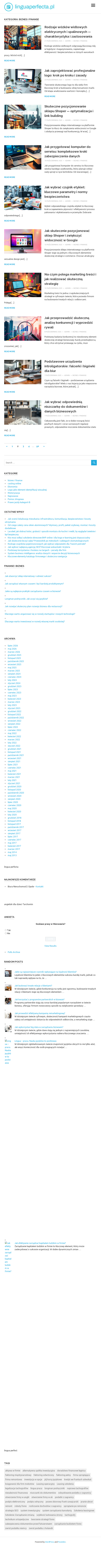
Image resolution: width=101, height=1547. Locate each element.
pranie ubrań (87, 1501)
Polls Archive (14, 952)
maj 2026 (12, 649)
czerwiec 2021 (14, 768)
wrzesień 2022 (14, 721)
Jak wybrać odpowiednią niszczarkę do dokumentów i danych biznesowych (66, 406)
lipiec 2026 (13, 645)
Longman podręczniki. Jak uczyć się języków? (26, 599)
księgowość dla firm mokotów (19, 1484)
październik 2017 (16, 827)
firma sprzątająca (81, 1475)
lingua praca (36, 1488)
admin (68, 41)
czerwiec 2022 (14, 730)
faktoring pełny (63, 1475)
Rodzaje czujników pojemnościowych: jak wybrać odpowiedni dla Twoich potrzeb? (47, 544)
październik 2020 (16, 793)
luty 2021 (12, 780)
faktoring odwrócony (44, 1475)
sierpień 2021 (14, 761)
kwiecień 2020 (14, 811)
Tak (9, 930)
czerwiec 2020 (14, 805)
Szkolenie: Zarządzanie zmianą (19, 1515)
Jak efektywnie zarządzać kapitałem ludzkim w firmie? (40, 1243)
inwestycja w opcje (33, 1479)
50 (37, 446)
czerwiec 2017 (14, 840)
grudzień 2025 (14, 655)
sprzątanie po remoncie (75, 1506)
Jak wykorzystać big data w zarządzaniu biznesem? (39, 1027)
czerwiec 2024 (14, 677)
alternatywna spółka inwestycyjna (39, 1470)
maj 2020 (12, 808)
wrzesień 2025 (14, 664)
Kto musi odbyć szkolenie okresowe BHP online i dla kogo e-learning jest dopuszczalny (49, 537)
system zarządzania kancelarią (57, 1510)
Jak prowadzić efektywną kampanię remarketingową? (40, 1013)
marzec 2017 (14, 849)
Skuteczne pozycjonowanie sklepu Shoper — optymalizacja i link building (68, 111)
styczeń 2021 (14, 783)
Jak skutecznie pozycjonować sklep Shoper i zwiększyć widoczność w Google (67, 235)
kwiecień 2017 (14, 846)
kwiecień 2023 (14, 699)
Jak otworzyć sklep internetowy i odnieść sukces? (28, 576)
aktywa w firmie (12, 1470)
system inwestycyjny (30, 1510)
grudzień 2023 (14, 686)
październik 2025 (16, 661)
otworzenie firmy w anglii (17, 1497)
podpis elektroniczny (15, 1501)
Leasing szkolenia (65, 1484)
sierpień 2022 (14, 724)
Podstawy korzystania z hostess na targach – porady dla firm (37, 550)
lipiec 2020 (13, 802)
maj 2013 (12, 855)
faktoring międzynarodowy (18, 1475)
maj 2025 (12, 667)
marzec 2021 (14, 777)
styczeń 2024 (14, 683)
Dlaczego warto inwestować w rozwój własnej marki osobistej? (35, 621)
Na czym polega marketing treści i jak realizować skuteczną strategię (70, 279)
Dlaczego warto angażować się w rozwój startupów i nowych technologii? (40, 614)
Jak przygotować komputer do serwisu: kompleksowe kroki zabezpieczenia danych (67, 151)
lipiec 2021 (13, 764)
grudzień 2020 (14, 786)
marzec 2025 (14, 670)
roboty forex (21, 1506)
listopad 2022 (14, 714)
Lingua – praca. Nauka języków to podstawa (35, 1041)
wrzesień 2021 (14, 758)
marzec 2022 (14, 739)
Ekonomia (12, 486)
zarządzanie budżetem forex (67, 1524)
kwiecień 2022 (14, 736)
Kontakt (39, 886)
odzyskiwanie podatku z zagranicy (74, 1493)
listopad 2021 (14, 752)
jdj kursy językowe (53, 1479)
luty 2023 (12, 705)
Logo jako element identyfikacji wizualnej (27, 490)
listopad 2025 (14, 658)
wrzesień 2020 (14, 796)
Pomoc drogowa (16, 499)
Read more (9, 61)
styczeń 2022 (14, 746)
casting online (14, 483)
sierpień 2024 (14, 674)
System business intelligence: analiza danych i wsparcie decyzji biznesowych (44, 553)
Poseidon (62, 1542)
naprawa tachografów (77, 1488)
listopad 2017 (14, 824)
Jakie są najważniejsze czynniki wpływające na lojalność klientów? (46, 972)
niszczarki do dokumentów (43, 1493)
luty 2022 (12, 742)
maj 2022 (12, 733)
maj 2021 (12, 771)
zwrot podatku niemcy (16, 1528)
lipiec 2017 (13, 836)
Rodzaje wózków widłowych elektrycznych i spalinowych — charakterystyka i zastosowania (68, 31)
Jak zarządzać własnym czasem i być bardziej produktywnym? (34, 583)
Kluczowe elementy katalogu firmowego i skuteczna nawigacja (37, 556)
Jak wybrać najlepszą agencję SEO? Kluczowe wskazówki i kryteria (39, 547)
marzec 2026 (14, 652)
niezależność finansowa (16, 1493)
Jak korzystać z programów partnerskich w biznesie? (39, 999)
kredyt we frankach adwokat (77, 1479)
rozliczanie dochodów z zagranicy (45, 1506)
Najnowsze (13, 496)
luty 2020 (12, 814)
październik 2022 (16, 717)
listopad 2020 (14, 789)
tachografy (70, 1515)
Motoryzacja (14, 493)
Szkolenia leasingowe (84, 1510)
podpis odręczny (35, 1501)
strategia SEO (11, 1510)
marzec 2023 (14, 702)
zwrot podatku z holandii (41, 1528)
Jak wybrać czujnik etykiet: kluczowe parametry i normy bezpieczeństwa (65, 192)
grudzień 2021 (14, 749)
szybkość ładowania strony (49, 1515)
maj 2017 (12, 843)
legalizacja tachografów (16, 1488)
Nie (8, 933)
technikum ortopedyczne (17, 1519)
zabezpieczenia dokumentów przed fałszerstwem (28, 1524)
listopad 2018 (14, 821)
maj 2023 (12, 696)
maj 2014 (12, 852)
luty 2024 (12, 680)
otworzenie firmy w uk (42, 1497)
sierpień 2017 (14, 833)
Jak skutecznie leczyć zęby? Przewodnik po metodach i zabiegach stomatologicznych (48, 541)
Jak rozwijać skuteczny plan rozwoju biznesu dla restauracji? (33, 606)
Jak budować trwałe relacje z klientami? (33, 985)
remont (8, 1506)
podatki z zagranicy (64, 1497)
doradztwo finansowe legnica (71, 1470)
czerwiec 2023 (14, 692)
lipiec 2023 (13, 689)
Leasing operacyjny (45, 1484)
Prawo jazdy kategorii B (19, 502)
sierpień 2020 (14, 799)
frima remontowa (13, 1479)
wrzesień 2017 (14, 830)
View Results (50, 946)
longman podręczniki (55, 1488)
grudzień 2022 (14, 711)
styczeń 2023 (14, 708)
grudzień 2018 (14, 818)
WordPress (49, 1542)
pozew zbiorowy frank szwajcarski (62, 1501)
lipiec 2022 (13, 727)
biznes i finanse (80, 41)
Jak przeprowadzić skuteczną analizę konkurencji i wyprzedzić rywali (68, 322)
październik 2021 (16, 755)
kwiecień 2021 (14, 774)
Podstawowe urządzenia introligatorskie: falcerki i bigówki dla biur (69, 366)
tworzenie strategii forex (42, 1519)
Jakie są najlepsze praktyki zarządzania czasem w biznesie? (33, 591)
